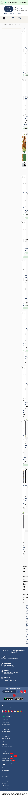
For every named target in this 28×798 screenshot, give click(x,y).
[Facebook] (18, 692)
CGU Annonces (5, 785)
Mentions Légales (6, 781)
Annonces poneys (6, 724)
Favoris (14, 9)
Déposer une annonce (7, 746)
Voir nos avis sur (2, 2)
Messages (18, 10)
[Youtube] (25, 692)
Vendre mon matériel (9, 9)
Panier (26, 10)
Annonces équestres (6, 731)
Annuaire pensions (6, 729)
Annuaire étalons (6, 727)
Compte (22, 10)
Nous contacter (5, 770)
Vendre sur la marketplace (8, 756)
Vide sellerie (4, 734)
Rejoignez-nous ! (9, 691)
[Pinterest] (14, 695)
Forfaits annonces (6, 758)
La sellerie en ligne (6, 738)
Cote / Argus (4, 751)
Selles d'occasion (5, 736)
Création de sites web (7, 760)
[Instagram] (21, 692)
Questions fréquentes (7, 773)
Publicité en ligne (6, 753)
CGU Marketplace (6, 788)
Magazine (4, 741)
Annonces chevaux (6, 722)
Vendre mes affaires (6, 749)
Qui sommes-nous (6, 778)
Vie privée (4, 783)
